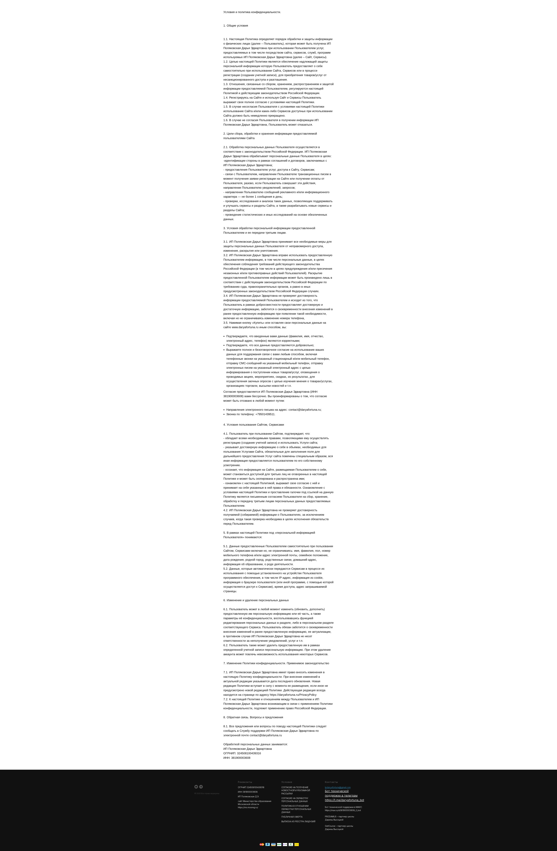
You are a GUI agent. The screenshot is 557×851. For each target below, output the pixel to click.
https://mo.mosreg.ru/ (248, 807)
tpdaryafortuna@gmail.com (338, 787)
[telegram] (201, 787)
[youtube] (196, 787)
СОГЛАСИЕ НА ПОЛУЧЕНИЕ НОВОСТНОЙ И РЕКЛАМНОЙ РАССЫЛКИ (295, 790)
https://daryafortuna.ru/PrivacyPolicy (293, 694)
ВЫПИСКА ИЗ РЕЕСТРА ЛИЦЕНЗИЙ (298, 821)
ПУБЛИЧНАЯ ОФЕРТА (291, 817)
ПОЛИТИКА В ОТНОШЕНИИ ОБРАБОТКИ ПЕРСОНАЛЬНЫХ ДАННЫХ (296, 809)
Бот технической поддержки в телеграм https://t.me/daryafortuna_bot (344, 795)
